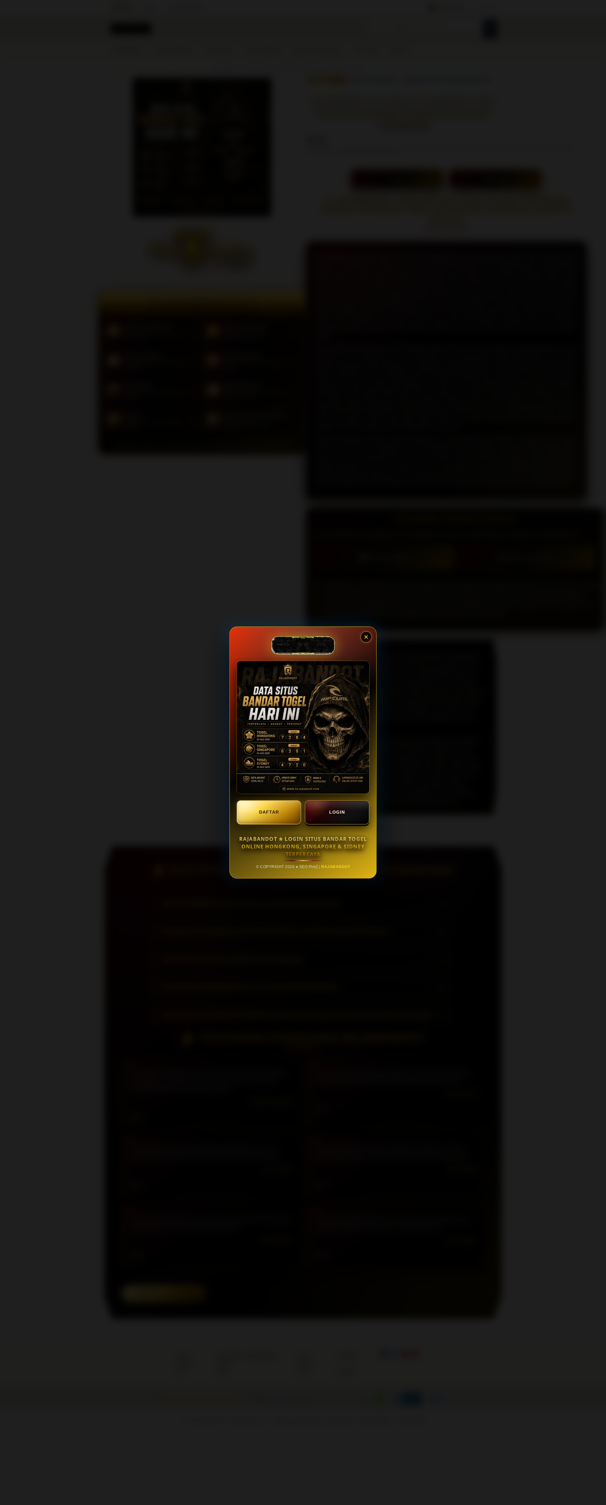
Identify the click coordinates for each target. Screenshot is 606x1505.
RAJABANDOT (335, 867)
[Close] (366, 637)
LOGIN (337, 812)
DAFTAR (269, 812)
